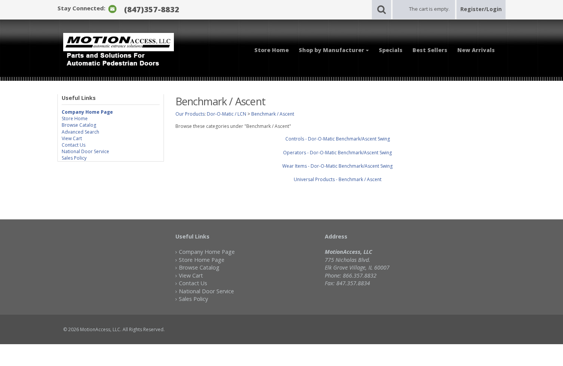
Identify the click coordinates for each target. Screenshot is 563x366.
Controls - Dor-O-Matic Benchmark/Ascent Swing (337, 139)
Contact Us (73, 145)
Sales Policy (74, 158)
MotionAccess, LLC (100, 329)
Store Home (271, 50)
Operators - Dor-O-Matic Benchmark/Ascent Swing (337, 152)
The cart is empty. (429, 8)
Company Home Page (207, 251)
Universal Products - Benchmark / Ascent (337, 179)
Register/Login (481, 9)
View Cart (72, 138)
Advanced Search (80, 132)
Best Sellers (429, 50)
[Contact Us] (112, 8)
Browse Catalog (79, 125)
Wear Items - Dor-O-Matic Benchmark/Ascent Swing (337, 166)
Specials (391, 50)
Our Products (190, 114)
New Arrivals (476, 50)
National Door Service (85, 151)
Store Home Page (201, 259)
